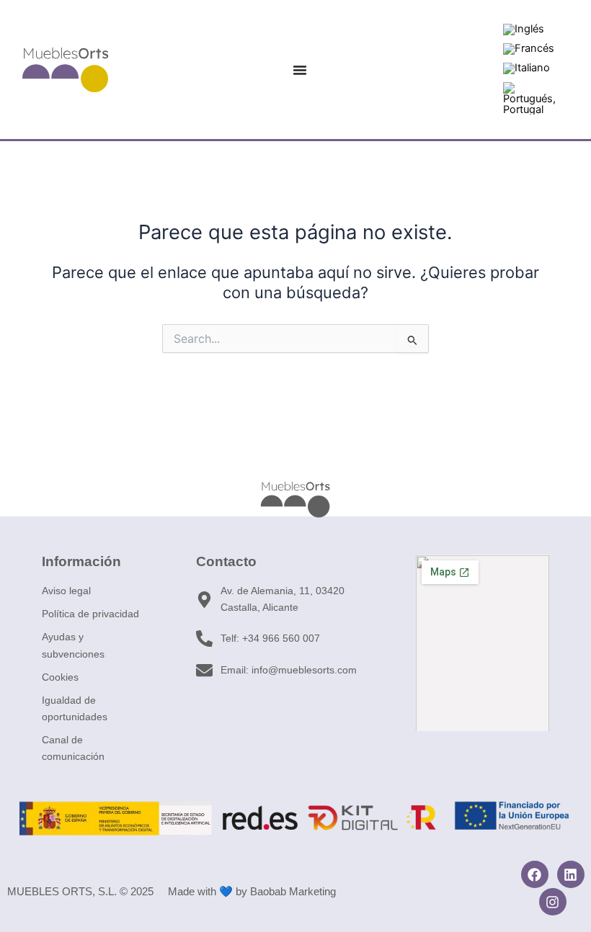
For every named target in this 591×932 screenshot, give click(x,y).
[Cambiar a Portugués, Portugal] (530, 99)
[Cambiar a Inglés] (523, 30)
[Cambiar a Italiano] (526, 69)
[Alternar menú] (300, 70)
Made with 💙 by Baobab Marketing (252, 891)
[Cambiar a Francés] (528, 49)
